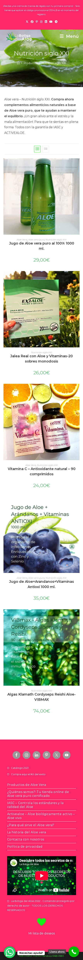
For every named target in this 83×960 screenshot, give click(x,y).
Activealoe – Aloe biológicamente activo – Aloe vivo (41, 816)
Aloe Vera (22, 239)
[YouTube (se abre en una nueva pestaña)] (51, 21)
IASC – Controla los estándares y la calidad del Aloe (35, 805)
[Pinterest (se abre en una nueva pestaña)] (37, 21)
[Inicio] (18, 63)
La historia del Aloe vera (26, 832)
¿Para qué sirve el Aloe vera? (30, 825)
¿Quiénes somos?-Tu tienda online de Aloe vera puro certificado (38, 794)
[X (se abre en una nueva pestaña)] (27, 21)
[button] (77, 175)
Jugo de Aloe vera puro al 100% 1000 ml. (41, 246)
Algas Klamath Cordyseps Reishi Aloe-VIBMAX (41, 697)
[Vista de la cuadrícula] (37, 149)
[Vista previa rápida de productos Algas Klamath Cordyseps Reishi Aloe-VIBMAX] (77, 616)
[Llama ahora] (74, 951)
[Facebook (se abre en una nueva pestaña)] (32, 21)
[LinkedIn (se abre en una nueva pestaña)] (46, 21)
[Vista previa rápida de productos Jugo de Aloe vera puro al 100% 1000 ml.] (77, 165)
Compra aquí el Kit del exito (28, 774)
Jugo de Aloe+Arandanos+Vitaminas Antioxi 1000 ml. (41, 584)
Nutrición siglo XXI (54, 63)
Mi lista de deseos (41, 933)
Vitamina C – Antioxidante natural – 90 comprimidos (41, 471)
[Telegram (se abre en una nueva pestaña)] (56, 21)
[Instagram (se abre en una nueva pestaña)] (41, 21)
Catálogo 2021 (20, 767)
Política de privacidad (25, 846)
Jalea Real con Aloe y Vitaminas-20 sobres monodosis (41, 358)
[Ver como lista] (45, 149)
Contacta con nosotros (25, 839)
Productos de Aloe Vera (26, 785)
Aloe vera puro (36, 239)
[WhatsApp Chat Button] (9, 952)
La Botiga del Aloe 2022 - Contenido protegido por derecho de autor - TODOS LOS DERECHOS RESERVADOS (41, 905)
